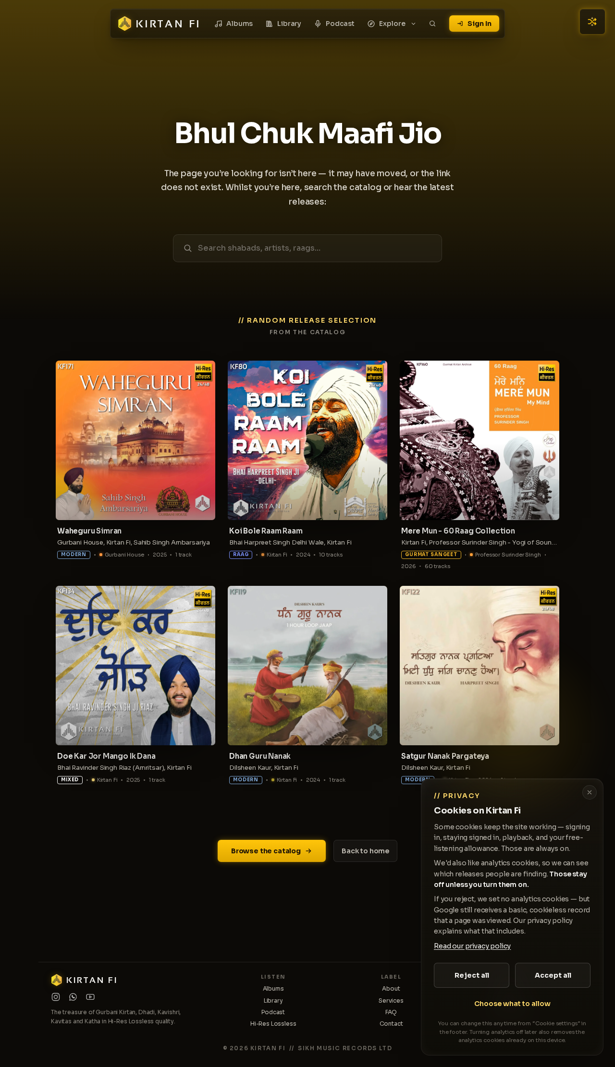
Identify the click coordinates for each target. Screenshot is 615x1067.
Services (391, 1000)
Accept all (553, 975)
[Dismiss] (589, 792)
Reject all (472, 975)
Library (289, 23)
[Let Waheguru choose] (592, 22)
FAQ (391, 1012)
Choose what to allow (512, 1003)
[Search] (432, 23)
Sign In (479, 23)
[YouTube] (90, 997)
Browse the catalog (266, 851)
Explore (392, 23)
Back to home (365, 851)
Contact (391, 1023)
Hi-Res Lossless (273, 1023)
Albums (239, 23)
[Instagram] (56, 997)
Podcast (340, 23)
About (391, 988)
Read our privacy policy (472, 946)
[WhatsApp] (73, 997)
